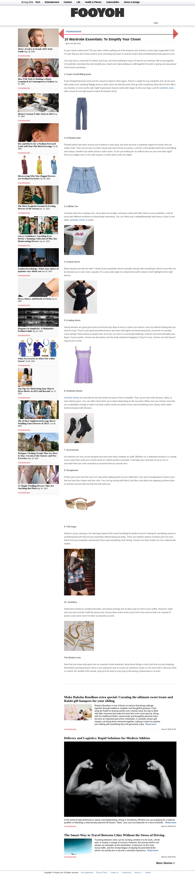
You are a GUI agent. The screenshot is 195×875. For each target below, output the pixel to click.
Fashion (68, 2)
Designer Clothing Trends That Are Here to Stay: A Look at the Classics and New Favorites (38, 456)
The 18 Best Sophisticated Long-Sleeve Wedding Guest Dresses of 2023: (37, 422)
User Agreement (87, 873)
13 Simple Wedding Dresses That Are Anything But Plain (36, 487)
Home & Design (132, 2)
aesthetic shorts (77, 220)
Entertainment (52, 2)
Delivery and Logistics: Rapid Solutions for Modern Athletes (107, 738)
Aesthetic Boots (71, 398)
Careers (148, 873)
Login (156, 23)
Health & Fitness (93, 2)
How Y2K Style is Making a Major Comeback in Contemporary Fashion (36, 80)
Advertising (126, 873)
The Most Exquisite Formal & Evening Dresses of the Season (37, 207)
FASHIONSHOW (24, 56)
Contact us (114, 873)
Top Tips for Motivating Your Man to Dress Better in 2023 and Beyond (36, 389)
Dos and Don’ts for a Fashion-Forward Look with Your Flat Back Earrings (37, 145)
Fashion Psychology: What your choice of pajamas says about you (38, 270)
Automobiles (112, 2)
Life (78, 2)
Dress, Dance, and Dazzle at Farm (34, 299)
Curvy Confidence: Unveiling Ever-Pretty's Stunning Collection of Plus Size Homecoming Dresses (37, 238)
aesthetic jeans (167, 88)
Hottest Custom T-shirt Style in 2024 (36, 114)
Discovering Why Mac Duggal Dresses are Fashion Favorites (36, 177)
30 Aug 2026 (27, 2)
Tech (37, 2)
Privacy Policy (101, 873)
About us (138, 873)
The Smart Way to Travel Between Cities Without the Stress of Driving (114, 835)
